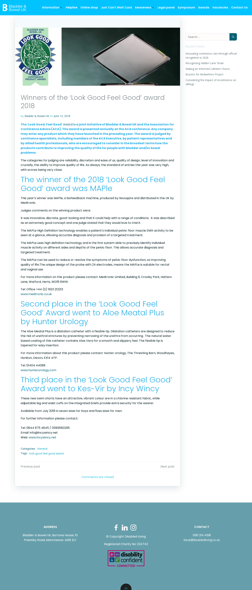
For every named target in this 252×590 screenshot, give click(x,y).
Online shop (89, 7)
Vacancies (220, 7)
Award (68, 124)
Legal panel (166, 7)
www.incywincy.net (42, 437)
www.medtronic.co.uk (36, 294)
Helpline (71, 7)
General (42, 449)
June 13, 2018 (62, 116)
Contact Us (239, 7)
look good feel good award (46, 453)
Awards (203, 7)
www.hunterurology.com (38, 370)
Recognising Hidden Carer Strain (205, 63)
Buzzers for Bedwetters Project (204, 74)
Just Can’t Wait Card (116, 7)
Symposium (186, 7)
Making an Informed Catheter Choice (208, 69)
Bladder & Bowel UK (37, 116)
